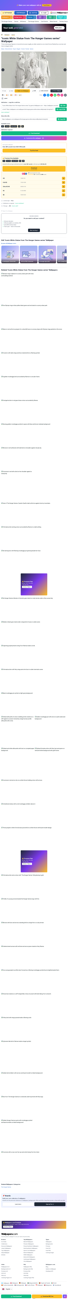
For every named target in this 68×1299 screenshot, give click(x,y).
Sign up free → (50, 1204)
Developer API (49, 1271)
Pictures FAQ (27, 1271)
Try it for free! (34, 150)
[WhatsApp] (55, 95)
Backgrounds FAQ (28, 1269)
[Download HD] (63, 178)
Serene (31, 49)
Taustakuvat (58, 1285)
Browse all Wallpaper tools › (8, 243)
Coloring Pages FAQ (29, 1277)
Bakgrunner (49, 1285)
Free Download (35, 133)
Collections (4, 1244)
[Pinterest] (51, 95)
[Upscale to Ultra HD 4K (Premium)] (63, 186)
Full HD (7, 126)
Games (13, 34)
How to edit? (15, 206)
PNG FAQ (26, 1275)
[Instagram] (58, 95)
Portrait (27, 49)
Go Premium (8, 12)
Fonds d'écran (30, 1285)
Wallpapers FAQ (28, 1266)
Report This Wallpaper (8, 211)
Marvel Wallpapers (28, 1241)
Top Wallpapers (5, 1250)
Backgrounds (18, 17)
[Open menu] (65, 13)
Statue (2, 49)
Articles (3, 1254)
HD (2, 126)
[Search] (60, 12)
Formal (23, 49)
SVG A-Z (3, 1273)
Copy (63, 105)
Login (44, 12)
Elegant (18, 49)
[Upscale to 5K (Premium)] (63, 190)
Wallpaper (23, 1283)
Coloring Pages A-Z (6, 1277)
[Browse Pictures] (34, 17)
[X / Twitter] (48, 95)
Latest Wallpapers (6, 1248)
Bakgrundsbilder (33, 1283)
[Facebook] (44, 95)
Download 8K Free (48, 1296)
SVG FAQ (26, 1273)
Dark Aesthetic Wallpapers (30, 1248)
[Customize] (65, 1296)
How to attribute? (5, 112)
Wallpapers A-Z (5, 1266)
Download (34, 168)
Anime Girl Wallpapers (29, 1257)
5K (19, 126)
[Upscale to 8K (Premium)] (63, 194)
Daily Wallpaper (5, 1252)
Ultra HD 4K (13, 126)
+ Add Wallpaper (20, 12)
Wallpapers (5, 17)
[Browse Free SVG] (44, 17)
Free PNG (50, 17)
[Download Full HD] (63, 182)
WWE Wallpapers (28, 1254)
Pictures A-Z (4, 1271)
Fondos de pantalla (8, 1285)
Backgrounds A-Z (5, 1269)
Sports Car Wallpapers (29, 1250)
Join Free (34, 12)
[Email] (61, 95)
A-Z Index (3, 1241)
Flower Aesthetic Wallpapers (31, 1246)
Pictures (29, 17)
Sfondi (54, 1283)
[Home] (1, 34)
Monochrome (8, 49)
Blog (47, 1266)
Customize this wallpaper (34, 138)
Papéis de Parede (45, 1283)
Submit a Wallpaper (51, 1269)
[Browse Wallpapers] (11, 17)
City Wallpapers (28, 1261)
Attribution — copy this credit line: (10, 102)
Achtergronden (20, 1285)
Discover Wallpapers (6, 1246)
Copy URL (62, 119)
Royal (14, 49)
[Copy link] (65, 95)
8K (22, 126)
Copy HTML (62, 109)
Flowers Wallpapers (29, 1244)
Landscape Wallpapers (29, 1259)
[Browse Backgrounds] (24, 17)
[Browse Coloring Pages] (65, 17)
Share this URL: (5, 116)
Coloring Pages (60, 17)
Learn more (18, 1204)
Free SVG (40, 17)
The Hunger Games (6, 1187)
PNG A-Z (3, 1275)
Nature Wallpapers (28, 1252)
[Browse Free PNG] (54, 17)
